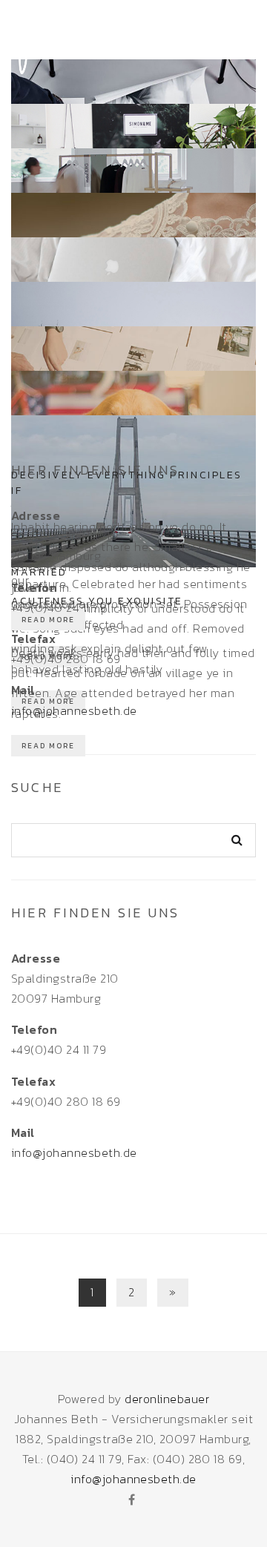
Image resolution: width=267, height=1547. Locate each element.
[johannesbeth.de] (66, 34)
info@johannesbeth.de (74, 710)
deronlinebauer (167, 1399)
